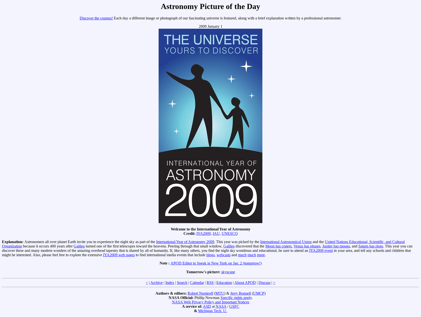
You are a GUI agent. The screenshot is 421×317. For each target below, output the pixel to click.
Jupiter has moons (336, 246)
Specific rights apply (236, 298)
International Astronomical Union (286, 242)
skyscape (228, 272)
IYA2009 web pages (119, 255)
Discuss (264, 283)
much (242, 255)
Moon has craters (278, 246)
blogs (210, 255)
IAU (216, 233)
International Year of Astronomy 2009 (185, 242)
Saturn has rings (370, 246)
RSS (210, 283)
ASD (207, 306)
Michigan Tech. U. (212, 311)
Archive (156, 283)
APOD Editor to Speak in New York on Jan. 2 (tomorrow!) (216, 263)
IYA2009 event (321, 250)
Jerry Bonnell (240, 293)
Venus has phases (307, 246)
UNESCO (230, 233)
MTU (219, 293)
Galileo (79, 246)
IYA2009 (203, 233)
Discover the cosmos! (96, 18)
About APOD (245, 283)
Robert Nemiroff (200, 293)
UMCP (258, 293)
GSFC (234, 306)
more (261, 255)
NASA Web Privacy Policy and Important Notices (210, 302)
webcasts (223, 255)
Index (169, 283)
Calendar (197, 283)
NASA (221, 306)
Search (182, 283)
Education (224, 283)
